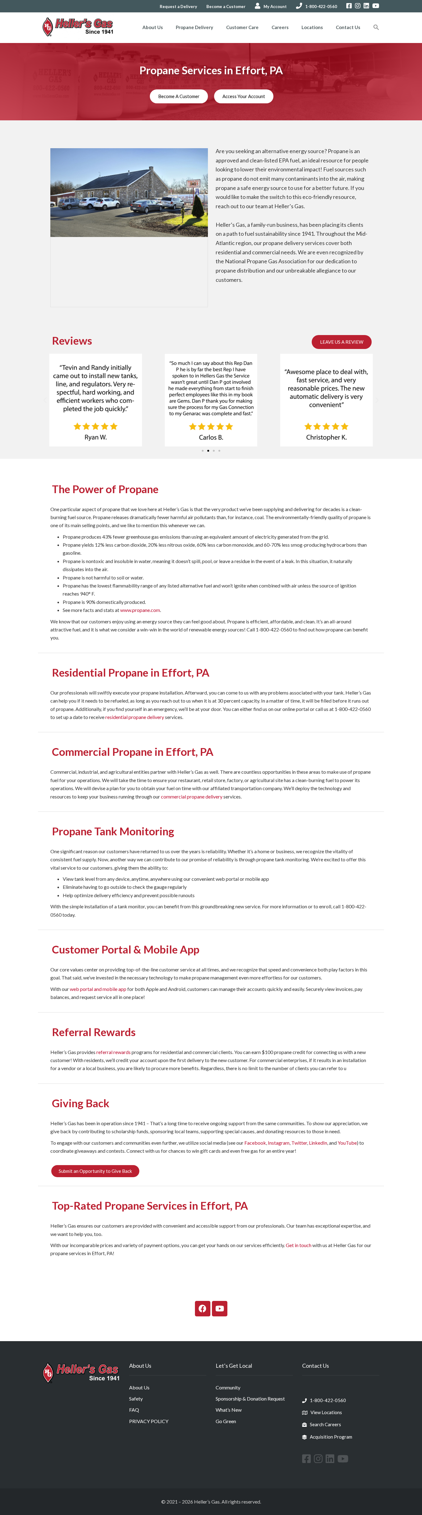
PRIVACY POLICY (148, 1421)
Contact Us (348, 27)
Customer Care (242, 27)
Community (228, 1387)
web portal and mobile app (98, 989)
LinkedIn (318, 1143)
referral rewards (113, 1052)
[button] (376, 28)
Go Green (226, 1421)
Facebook (255, 1143)
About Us (152, 27)
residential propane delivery (134, 717)
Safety (136, 1398)
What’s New (229, 1410)
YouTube (347, 1143)
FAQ (134, 1410)
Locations (312, 27)
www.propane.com (140, 610)
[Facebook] (202, 1308)
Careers (280, 27)
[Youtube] (219, 1308)
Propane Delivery (194, 27)
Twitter (299, 1143)
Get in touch (298, 1245)
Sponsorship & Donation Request (250, 1398)
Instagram (278, 1143)
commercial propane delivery (191, 796)
